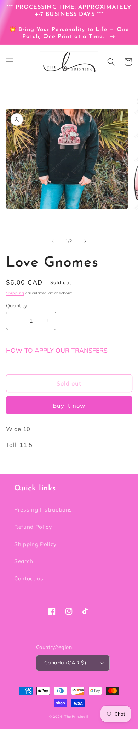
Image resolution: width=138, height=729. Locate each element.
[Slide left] (53, 241)
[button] (9, 61)
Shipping (15, 293)
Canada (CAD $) (65, 662)
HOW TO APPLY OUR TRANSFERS (57, 350)
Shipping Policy (35, 544)
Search (23, 561)
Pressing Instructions (43, 509)
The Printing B (76, 716)
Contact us (29, 578)
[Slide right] (85, 241)
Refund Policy (33, 527)
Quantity (17, 306)
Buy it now (69, 405)
